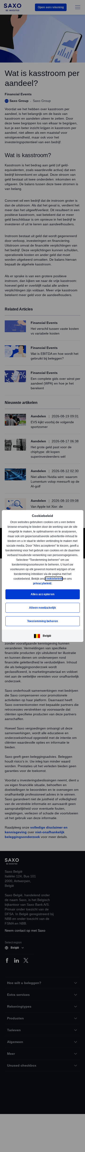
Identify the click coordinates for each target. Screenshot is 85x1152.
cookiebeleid (54, 578)
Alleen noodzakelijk (42, 607)
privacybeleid (42, 583)
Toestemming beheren (43, 621)
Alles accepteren (42, 594)
